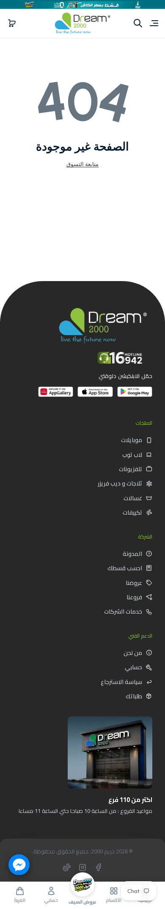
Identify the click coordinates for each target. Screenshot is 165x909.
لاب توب (132, 454)
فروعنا (134, 597)
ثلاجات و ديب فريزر (120, 483)
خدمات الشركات (123, 611)
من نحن (133, 652)
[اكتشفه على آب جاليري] (55, 395)
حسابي (133, 667)
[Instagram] (82, 867)
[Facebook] (98, 867)
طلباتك (134, 696)
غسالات (133, 498)
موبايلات (131, 440)
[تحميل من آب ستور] (95, 395)
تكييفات (132, 512)
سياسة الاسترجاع (121, 681)
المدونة (132, 553)
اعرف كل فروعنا (122, 829)
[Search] (137, 23)
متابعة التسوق (82, 164)
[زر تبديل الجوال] (153, 23)
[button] (12, 23)
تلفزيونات (130, 469)
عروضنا (134, 582)
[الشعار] (82, 23)
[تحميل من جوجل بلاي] (134, 395)
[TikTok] (67, 867)
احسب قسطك (124, 568)
